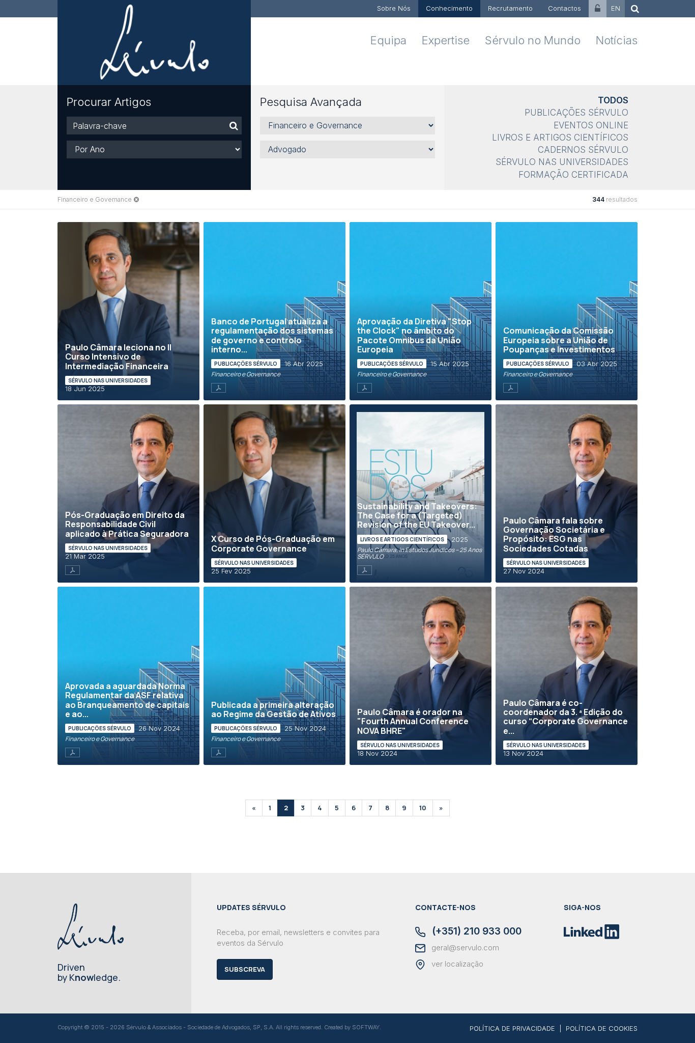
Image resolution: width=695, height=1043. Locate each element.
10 (422, 807)
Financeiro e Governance (94, 199)
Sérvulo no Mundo (533, 40)
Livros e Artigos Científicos (560, 137)
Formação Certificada (573, 175)
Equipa (388, 40)
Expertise (446, 40)
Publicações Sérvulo (576, 112)
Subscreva (244, 969)
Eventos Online (591, 125)
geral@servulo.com (464, 947)
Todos (613, 100)
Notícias (617, 40)
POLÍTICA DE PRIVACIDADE (512, 1028)
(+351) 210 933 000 (475, 932)
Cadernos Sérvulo (583, 150)
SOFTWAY (366, 1027)
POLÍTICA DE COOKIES (602, 1028)
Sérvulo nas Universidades (562, 162)
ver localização (456, 964)
